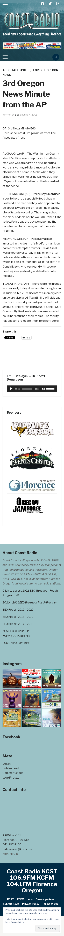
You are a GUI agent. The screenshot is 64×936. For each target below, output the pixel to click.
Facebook (11, 737)
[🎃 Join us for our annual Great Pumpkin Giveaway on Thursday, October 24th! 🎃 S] (12, 678)
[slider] (50, 388)
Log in (7, 763)
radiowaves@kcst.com (17, 849)
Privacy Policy (30, 903)
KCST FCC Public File (16, 631)
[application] (32, 388)
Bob (17, 114)
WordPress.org (12, 777)
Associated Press (16, 70)
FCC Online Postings (16, 643)
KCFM (20, 899)
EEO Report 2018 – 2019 (18, 616)
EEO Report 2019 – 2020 (18, 609)
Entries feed (11, 768)
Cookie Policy (17, 922)
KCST (10, 899)
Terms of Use (50, 903)
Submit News (11, 903)
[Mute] (43, 389)
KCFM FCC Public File (16, 635)
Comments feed (13, 772)
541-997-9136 (12, 844)
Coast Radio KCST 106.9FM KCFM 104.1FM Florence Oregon (32, 881)
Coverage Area (45, 899)
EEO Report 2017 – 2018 (18, 624)
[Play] (11, 389)
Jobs (30, 899)
